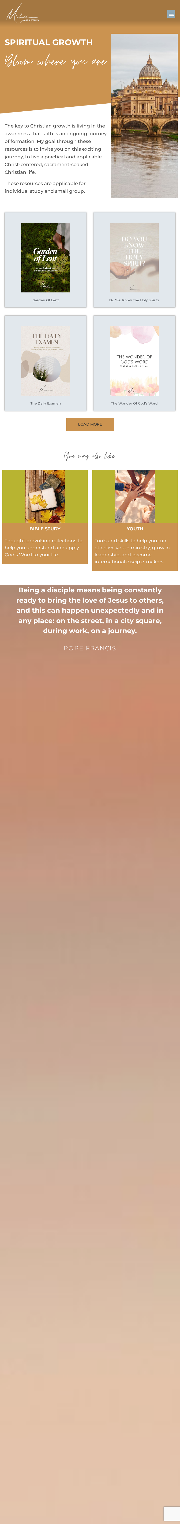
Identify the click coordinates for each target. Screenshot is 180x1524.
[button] (171, 14)
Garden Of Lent (46, 300)
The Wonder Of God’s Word (134, 403)
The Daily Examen (45, 403)
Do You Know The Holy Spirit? (134, 300)
